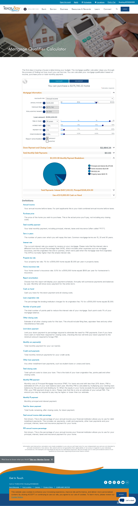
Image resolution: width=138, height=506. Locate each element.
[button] (69, 92)
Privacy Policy (48, 487)
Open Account (65, 2)
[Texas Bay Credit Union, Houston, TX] (11, 9)
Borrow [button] (53, 9)
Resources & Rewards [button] (81, 9)
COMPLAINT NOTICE (63, 487)
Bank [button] (44, 9)
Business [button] (64, 9)
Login (125, 9)
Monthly (52, 141)
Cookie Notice (17, 497)
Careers (37, 487)
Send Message (14, 487)
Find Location (26, 487)
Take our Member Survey (39, 459)
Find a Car (112, 2)
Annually (52, 138)
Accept (121, 494)
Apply (76, 2)
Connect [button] (107, 9)
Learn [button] (97, 9)
